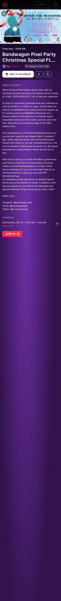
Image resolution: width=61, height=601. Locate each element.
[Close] (4, 14)
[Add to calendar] (57, 223)
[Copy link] (48, 74)
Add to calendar (20, 74)
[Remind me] (39, 74)
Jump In (10, 233)
